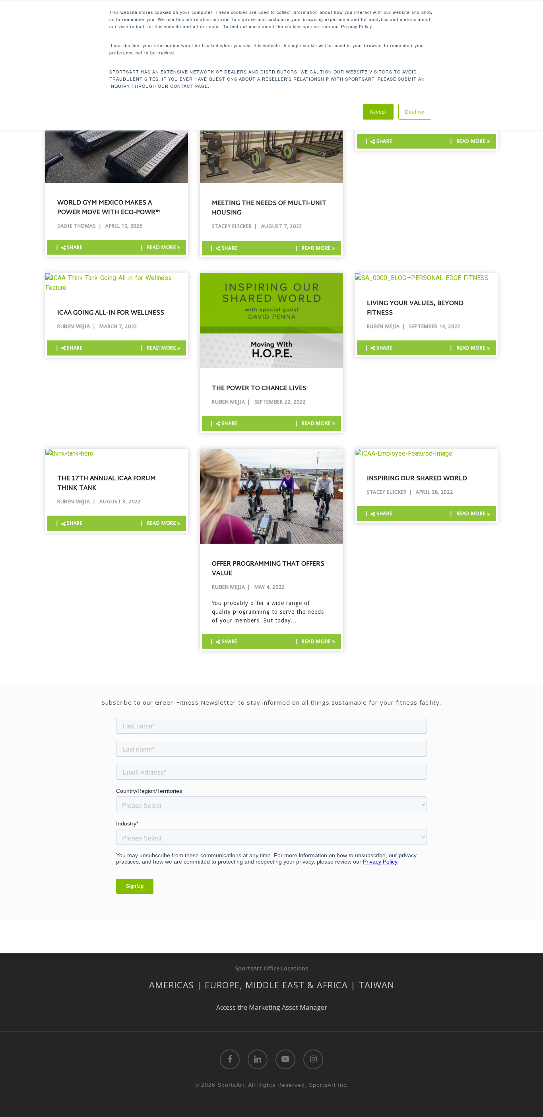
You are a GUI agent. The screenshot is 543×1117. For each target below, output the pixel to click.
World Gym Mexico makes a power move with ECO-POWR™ (108, 208)
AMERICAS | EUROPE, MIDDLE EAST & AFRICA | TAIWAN (271, 985)
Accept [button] (378, 111)
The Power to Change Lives (259, 389)
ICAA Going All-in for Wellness (110, 313)
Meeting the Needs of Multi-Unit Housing (269, 208)
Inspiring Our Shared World (417, 479)
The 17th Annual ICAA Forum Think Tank (106, 483)
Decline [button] (415, 111)
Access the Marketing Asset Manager (271, 1007)
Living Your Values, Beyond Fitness (415, 308)
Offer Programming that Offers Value (268, 569)
